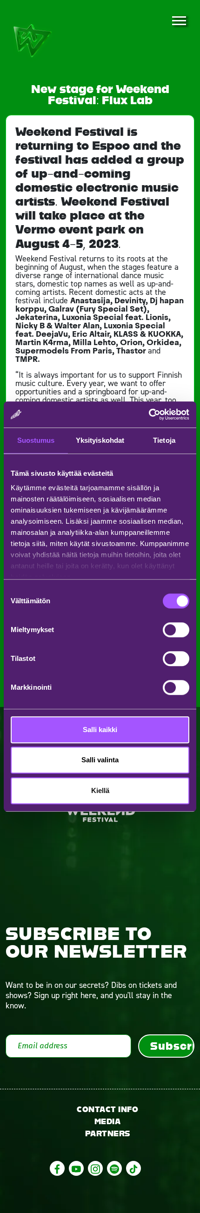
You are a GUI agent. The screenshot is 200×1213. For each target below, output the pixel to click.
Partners (107, 1133)
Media (107, 1121)
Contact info (107, 1109)
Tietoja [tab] (164, 440)
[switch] (176, 629)
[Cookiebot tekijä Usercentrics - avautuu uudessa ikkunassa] (148, 414)
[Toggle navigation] (179, 21)
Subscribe (172, 1046)
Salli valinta (100, 760)
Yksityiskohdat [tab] (100, 440)
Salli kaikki (100, 729)
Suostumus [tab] (36, 440)
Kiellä (100, 790)
